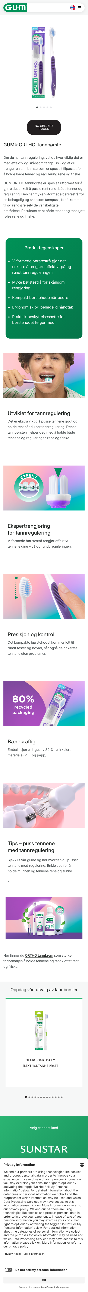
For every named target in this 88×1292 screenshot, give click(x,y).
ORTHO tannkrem (39, 955)
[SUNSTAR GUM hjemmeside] (15, 7)
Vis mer (41, 1077)
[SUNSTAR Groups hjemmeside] (44, 1149)
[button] (37, 107)
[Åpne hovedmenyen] (81, 7)
